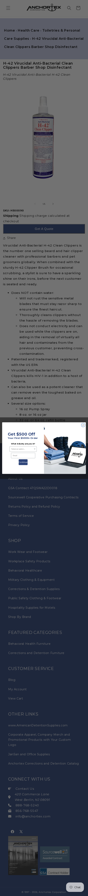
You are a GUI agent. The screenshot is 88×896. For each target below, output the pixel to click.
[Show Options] (35, 449)
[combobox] (22, 449)
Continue (23, 462)
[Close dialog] (83, 425)
